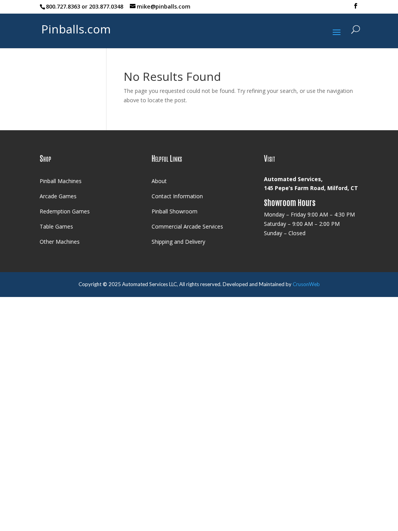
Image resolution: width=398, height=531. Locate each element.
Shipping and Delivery (178, 241)
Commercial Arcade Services (187, 226)
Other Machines (60, 241)
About (159, 181)
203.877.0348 (106, 6)
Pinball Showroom (174, 211)
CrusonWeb (306, 284)
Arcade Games (58, 196)
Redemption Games (65, 211)
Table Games (56, 226)
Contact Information (177, 196)
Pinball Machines (61, 181)
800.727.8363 (63, 6)
